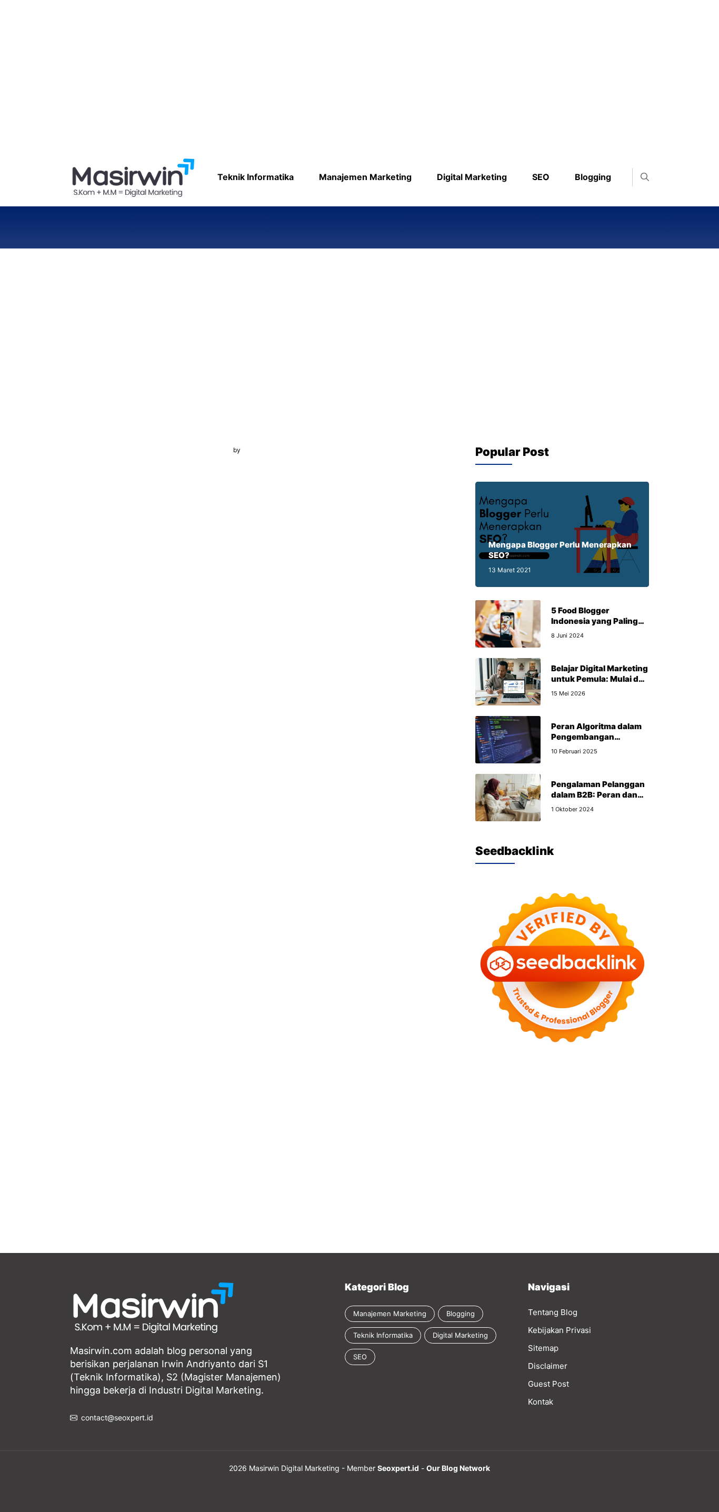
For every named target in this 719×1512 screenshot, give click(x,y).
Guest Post (548, 1384)
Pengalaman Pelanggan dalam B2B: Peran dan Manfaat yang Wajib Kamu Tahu (598, 800)
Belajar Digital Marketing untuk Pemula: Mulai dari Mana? (600, 678)
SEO (541, 177)
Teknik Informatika (255, 177)
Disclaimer (547, 1366)
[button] (645, 177)
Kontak (540, 1402)
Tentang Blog (552, 1312)
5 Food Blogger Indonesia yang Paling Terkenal (594, 620)
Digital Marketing (472, 177)
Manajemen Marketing (365, 177)
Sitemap (543, 1348)
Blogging (593, 177)
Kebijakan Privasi (559, 1330)
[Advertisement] (316, 73)
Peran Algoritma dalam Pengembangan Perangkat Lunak (596, 736)
